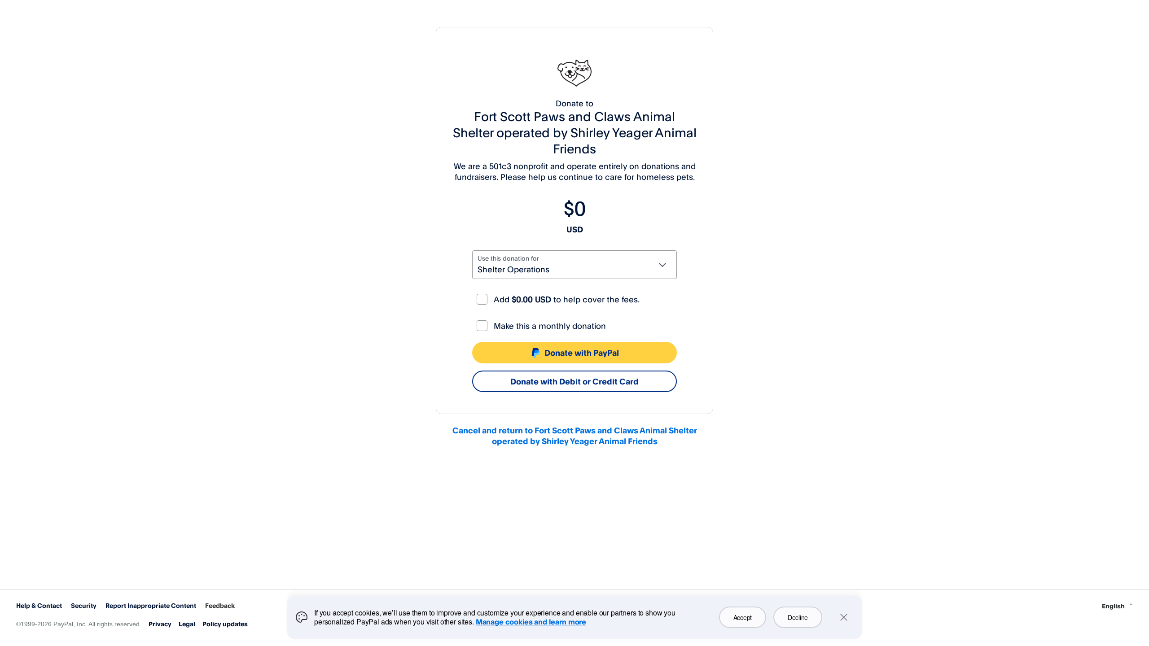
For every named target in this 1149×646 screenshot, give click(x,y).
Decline (798, 617)
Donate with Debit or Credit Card (574, 381)
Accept (742, 617)
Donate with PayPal (581, 353)
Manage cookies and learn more (531, 621)
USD (574, 229)
